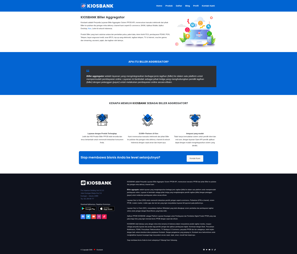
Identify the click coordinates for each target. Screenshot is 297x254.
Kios (89, 28)
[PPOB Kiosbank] (97, 5)
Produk (169, 6)
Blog (187, 6)
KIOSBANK (139, 103)
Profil (196, 6)
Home (159, 6)
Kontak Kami (208, 6)
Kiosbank (99, 250)
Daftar (179, 6)
